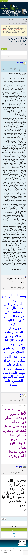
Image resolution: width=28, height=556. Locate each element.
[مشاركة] (3, 70)
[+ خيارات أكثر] (3, 272)
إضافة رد (14, 529)
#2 (2, 292)
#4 (2, 477)
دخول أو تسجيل (5, 1)
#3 (2, 405)
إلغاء (14, 536)
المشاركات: (20, 69)
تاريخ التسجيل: (19, 68)
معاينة (14, 533)
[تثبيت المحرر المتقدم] (5, 519)
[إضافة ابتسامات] (2, 519)
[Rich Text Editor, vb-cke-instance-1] (14, 523)
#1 (2, 73)
